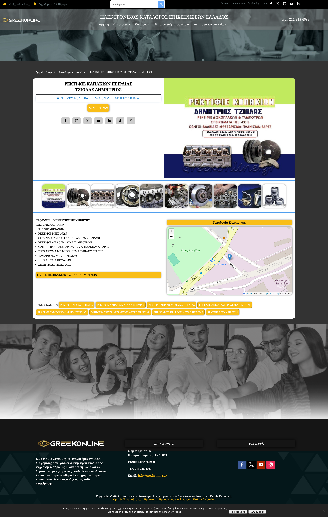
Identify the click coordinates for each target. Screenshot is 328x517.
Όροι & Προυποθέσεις (127, 499)
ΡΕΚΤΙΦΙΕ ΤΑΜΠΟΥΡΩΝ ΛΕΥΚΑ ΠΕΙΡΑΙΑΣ (62, 312)
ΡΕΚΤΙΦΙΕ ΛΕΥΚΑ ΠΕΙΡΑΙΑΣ (76, 304)
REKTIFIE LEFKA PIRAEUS (223, 312)
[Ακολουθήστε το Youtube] (291, 3)
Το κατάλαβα (238, 511)
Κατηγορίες (143, 24)
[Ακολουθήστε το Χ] (278, 3)
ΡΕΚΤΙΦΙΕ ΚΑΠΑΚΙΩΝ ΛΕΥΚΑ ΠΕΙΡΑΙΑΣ (120, 304)
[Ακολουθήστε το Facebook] (271, 3)
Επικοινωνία (238, 3)
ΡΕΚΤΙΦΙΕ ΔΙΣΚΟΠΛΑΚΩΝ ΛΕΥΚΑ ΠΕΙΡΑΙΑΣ (224, 304)
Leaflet (248, 293)
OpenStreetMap (272, 293)
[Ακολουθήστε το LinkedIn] (298, 3)
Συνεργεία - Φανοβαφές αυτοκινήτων (66, 72)
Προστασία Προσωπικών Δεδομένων (167, 499)
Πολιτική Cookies (204, 499)
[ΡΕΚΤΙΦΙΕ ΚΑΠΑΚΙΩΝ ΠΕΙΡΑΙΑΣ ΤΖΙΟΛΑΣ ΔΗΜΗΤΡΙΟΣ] (53, 206)
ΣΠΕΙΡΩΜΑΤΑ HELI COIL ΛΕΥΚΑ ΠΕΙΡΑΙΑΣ (178, 312)
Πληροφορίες (257, 511)
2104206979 (100, 108)
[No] (323, 510)
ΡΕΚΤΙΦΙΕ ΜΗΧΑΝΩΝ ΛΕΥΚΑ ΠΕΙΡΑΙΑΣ (171, 304)
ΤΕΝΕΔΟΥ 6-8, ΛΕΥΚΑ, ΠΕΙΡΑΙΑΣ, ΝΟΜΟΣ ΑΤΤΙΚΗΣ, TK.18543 (100, 98)
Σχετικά (224, 3)
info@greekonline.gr (19, 4)
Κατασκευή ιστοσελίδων (172, 24)
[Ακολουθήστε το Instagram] (284, 3)
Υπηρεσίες (120, 24)
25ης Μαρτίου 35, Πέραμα (52, 4)
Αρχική (104, 24)
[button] (230, 257)
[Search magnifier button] (161, 4)
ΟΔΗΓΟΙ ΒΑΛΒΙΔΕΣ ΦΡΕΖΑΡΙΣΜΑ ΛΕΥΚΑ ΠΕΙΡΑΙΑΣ (120, 312)
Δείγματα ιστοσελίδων (210, 24)
